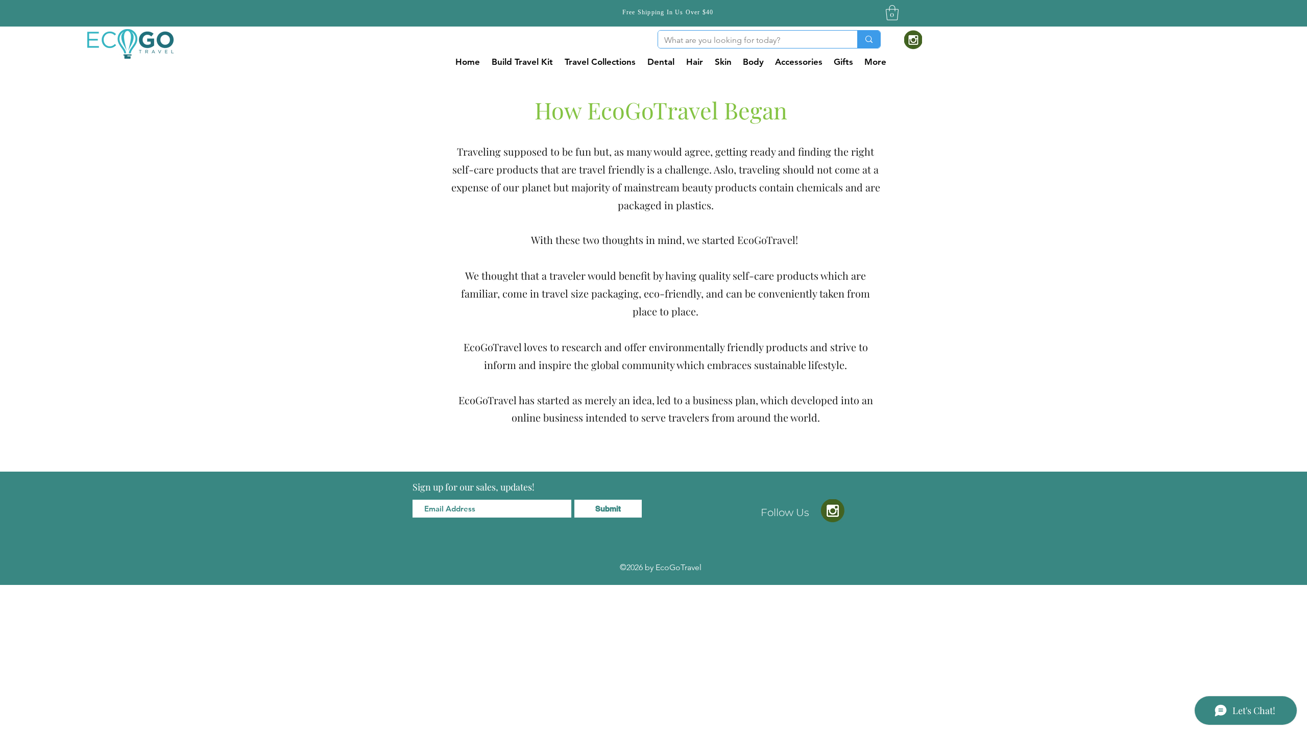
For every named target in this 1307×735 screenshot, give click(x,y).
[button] (892, 12)
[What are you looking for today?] (868, 39)
